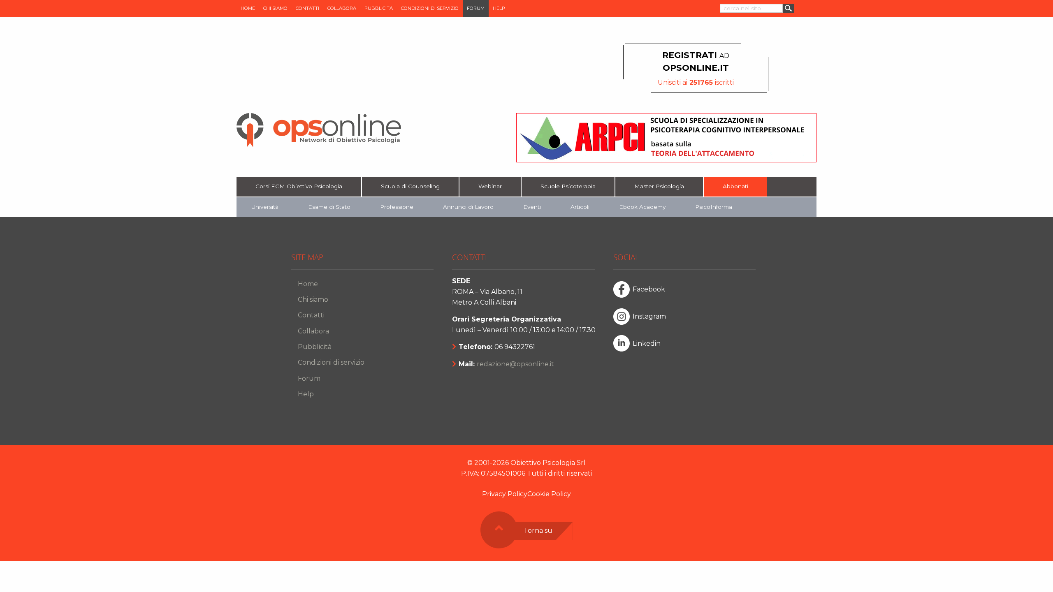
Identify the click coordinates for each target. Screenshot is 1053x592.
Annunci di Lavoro (468, 207)
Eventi (532, 207)
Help (499, 8)
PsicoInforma (713, 207)
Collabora (341, 8)
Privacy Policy (504, 494)
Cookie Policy (549, 494)
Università (264, 207)
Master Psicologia (659, 186)
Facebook (649, 289)
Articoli (580, 207)
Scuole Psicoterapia (568, 186)
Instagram (649, 316)
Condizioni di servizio (430, 8)
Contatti (307, 8)
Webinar (490, 186)
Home (248, 8)
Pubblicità (378, 8)
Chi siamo (275, 8)
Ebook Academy (642, 207)
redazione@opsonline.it (515, 364)
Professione (396, 207)
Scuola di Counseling (410, 186)
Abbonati (735, 186)
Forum (476, 8)
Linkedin (647, 343)
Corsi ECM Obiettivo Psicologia (298, 186)
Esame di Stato (329, 207)
